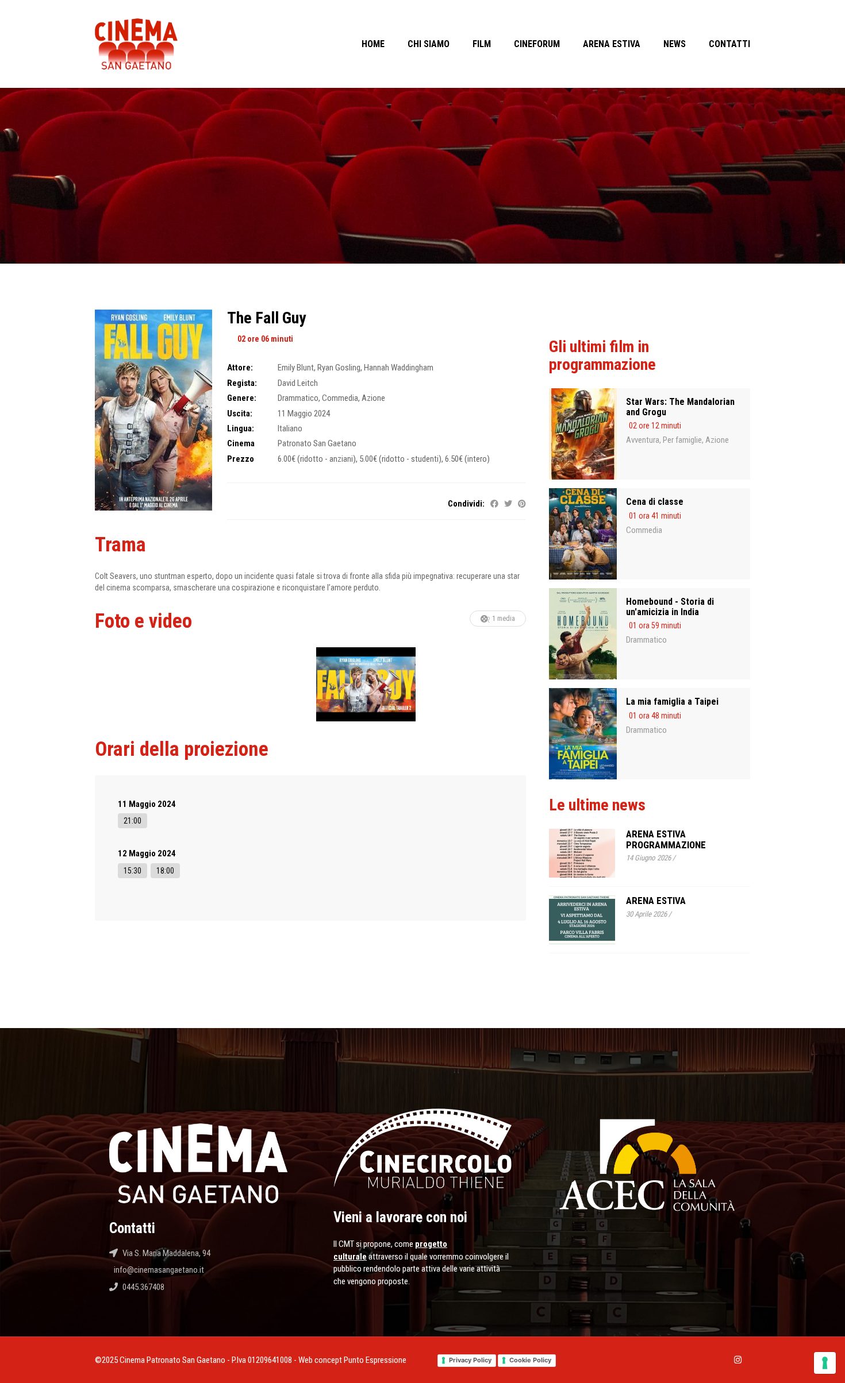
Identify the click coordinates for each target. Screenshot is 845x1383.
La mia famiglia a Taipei (672, 701)
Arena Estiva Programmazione (666, 839)
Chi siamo (429, 43)
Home (373, 43)
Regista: (242, 383)
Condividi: (466, 504)
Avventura (642, 440)
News (674, 43)
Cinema (241, 443)
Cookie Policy (530, 1360)
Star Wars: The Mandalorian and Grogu (680, 407)
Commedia (644, 530)
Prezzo (240, 459)
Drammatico (646, 640)
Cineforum (537, 43)
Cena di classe (654, 501)
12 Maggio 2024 (147, 853)
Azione (717, 440)
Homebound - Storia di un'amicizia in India (670, 606)
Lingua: (240, 428)
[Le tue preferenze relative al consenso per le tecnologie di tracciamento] (825, 1363)
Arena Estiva (611, 43)
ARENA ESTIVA (656, 900)
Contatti (729, 43)
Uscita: (239, 413)
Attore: (240, 367)
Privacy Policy (470, 1360)
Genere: (241, 398)
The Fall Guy (266, 317)
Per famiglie (682, 440)
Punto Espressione (375, 1360)
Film (482, 43)
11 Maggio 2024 (147, 804)
